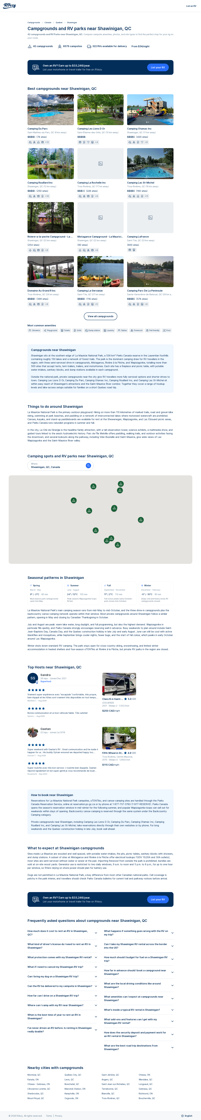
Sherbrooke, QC (36, 1093)
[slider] (36, 690)
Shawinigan (72, 22)
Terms (49, 1116)
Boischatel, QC (72, 1084)
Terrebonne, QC (110, 1089)
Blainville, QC (108, 1093)
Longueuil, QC (145, 1084)
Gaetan (45, 729)
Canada (48, 22)
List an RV (191, 6)
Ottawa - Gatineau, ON (39, 1084)
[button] (55, 466)
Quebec (59, 22)
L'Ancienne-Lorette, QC (39, 1089)
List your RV (158, 67)
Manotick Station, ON (75, 1089)
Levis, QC (69, 1079)
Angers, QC (107, 1079)
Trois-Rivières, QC (110, 1098)
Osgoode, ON (71, 1098)
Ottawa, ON (144, 1075)
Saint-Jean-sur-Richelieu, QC (116, 1084)
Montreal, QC (34, 1075)
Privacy (58, 1116)
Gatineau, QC (145, 1089)
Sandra (45, 675)
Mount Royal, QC (36, 1098)
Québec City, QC (73, 1075)
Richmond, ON (146, 1093)
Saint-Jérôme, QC (110, 1075)
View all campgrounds (100, 316)
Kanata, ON (33, 1079)
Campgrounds (34, 22)
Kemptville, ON (72, 1093)
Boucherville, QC (147, 1098)
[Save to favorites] (132, 676)
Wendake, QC (145, 1079)
